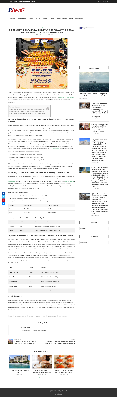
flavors (38, 316)
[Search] (108, 19)
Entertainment (22, 18)
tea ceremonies (55, 148)
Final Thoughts (14, 115)
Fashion (31, 18)
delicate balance (69, 181)
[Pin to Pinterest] (3, 200)
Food (16, 24)
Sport (71, 18)
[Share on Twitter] (3, 196)
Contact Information (24, 1)
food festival (52, 316)
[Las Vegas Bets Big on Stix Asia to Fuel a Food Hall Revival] (19, 361)
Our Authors (13, 1)
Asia (11, 316)
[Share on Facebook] (3, 193)
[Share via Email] (3, 203)
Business (12, 18)
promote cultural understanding (66, 97)
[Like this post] (38, 323)
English (84, 28)
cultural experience (20, 316)
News (52, 18)
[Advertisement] (77, 10)
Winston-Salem (63, 316)
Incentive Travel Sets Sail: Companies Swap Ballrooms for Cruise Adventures (93, 95)
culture (31, 316)
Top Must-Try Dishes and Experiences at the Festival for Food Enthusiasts (27, 113)
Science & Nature (62, 18)
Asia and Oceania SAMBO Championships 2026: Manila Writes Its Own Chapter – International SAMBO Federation (99, 128)
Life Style (45, 18)
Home (9, 24)
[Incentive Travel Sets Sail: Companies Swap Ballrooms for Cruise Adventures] (94, 82)
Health (38, 18)
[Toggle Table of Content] (47, 107)
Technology (79, 18)
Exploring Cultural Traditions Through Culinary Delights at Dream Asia (27, 111)
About (33, 1)
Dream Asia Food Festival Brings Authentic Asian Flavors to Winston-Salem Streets (29, 109)
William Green (39, 34)
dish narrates (12, 181)
